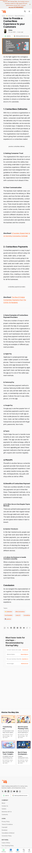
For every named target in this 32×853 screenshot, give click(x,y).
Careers (4, 808)
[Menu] (29, 11)
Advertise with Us (7, 811)
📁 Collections (8, 611)
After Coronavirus (20, 611)
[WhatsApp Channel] (20, 791)
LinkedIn (11, 851)
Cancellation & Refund (8, 833)
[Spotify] (17, 791)
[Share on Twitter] (8, 628)
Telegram (18, 851)
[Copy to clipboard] (27, 628)
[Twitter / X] (2, 791)
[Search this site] (25, 11)
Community (5, 814)
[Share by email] (24, 628)
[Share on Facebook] (11, 628)
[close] (30, 4)
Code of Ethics (6, 842)
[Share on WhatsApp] (4, 628)
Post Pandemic (8, 615)
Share (29, 851)
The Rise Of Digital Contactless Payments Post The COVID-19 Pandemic (14, 299)
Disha (10, 30)
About (3, 803)
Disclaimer (4, 830)
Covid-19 (18, 615)
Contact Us (5, 806)
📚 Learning (8, 619)
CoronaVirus (27, 615)
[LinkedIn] (8, 791)
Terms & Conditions (7, 824)
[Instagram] (11, 791)
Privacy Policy (6, 821)
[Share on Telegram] (17, 628)
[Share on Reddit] (20, 628)
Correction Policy (7, 835)
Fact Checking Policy (8, 845)
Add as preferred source (22, 36)
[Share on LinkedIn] (14, 628)
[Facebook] (5, 791)
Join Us (9, 36)
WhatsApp (4, 851)
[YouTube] (14, 791)
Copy (24, 851)
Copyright (4, 827)
